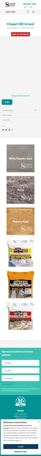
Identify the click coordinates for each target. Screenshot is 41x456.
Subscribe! (7, 384)
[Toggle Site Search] (28, 12)
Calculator (6, 120)
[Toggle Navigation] (33, 12)
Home (9, 28)
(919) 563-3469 (29, 4)
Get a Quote (7, 115)
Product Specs (8, 110)
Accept (20, 446)
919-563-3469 (21, 418)
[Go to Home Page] (10, 4)
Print (7, 102)
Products (15, 28)
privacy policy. (14, 440)
